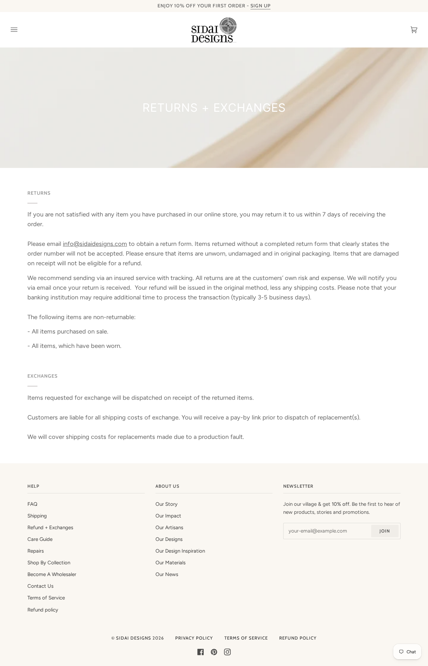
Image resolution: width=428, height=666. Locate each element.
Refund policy (42, 610)
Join (385, 531)
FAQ (32, 504)
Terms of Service (46, 598)
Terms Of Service (246, 638)
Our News (166, 574)
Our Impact (168, 516)
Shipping (37, 516)
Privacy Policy (194, 638)
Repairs (35, 551)
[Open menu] (21, 29)
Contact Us (40, 586)
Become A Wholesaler (51, 574)
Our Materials (170, 563)
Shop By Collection (48, 563)
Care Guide (39, 539)
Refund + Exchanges (50, 528)
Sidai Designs (133, 638)
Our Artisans (169, 528)
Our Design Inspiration (180, 551)
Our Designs (169, 539)
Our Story (166, 504)
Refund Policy (298, 638)
